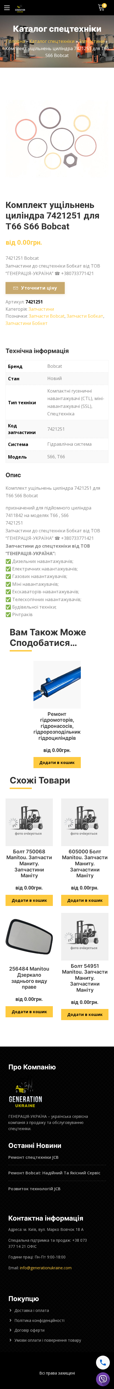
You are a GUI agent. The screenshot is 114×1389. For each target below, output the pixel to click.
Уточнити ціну (39, 288)
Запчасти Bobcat (46, 316)
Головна (15, 41)
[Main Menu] (7, 8)
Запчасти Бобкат (85, 316)
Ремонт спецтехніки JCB (33, 1157)
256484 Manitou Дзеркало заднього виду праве (29, 978)
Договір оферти (29, 1330)
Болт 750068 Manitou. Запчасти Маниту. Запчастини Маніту (29, 863)
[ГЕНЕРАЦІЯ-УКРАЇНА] (20, 8)
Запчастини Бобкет (27, 323)
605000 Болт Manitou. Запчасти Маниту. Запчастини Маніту (85, 863)
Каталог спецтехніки (51, 41)
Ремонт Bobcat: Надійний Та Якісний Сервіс (54, 1172)
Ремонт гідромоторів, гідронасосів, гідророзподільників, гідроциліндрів (59, 726)
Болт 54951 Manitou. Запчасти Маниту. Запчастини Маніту (85, 978)
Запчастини (91, 41)
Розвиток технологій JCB (34, 1188)
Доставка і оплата (31, 1310)
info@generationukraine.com (46, 1267)
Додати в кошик (57, 762)
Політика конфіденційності (39, 1320)
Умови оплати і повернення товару (47, 1340)
